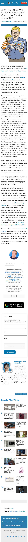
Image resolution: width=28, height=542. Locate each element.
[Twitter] (14, 296)
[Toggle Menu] (2, 3)
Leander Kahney (7, 21)
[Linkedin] (12, 296)
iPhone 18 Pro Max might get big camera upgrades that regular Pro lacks (21, 461)
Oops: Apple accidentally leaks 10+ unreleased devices (21, 406)
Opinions (15, 511)
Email (6, 338)
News (25, 24)
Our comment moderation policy (12, 526)
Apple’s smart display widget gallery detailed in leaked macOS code (21, 443)
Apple (9, 276)
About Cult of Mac (20, 522)
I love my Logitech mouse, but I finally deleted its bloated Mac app (21, 424)
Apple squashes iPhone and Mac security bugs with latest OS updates (9, 488)
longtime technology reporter (12, 272)
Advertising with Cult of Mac (10, 518)
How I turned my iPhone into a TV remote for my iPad (9, 451)
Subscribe (24, 2)
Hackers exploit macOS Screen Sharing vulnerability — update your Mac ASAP (20, 480)
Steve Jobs (22, 511)
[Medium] (16, 296)
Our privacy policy (7, 522)
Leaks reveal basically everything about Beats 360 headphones (9, 470)
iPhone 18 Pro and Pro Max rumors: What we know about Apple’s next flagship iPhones (9, 416)
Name (6, 332)
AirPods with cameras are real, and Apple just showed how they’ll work (9, 434)
